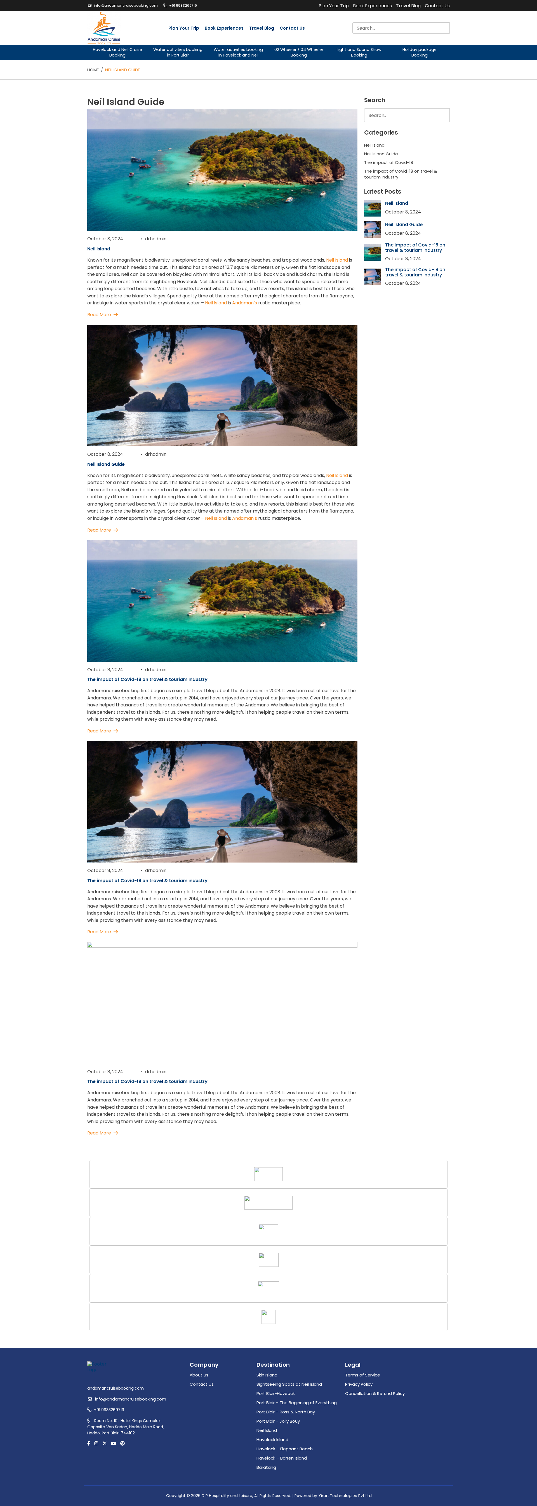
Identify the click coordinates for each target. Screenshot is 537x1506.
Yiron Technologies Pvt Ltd (345, 1495)
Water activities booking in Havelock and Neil (238, 52)
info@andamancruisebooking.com (126, 5)
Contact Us (437, 5)
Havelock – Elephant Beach (284, 1449)
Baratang (266, 1467)
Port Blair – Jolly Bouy (278, 1421)
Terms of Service (362, 1375)
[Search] (443, 28)
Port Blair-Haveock (275, 1393)
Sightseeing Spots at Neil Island (289, 1384)
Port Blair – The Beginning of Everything (296, 1403)
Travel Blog (408, 5)
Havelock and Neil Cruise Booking (117, 52)
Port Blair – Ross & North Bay (285, 1412)
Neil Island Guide (106, 464)
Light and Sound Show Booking (359, 52)
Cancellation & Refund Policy (375, 1393)
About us (199, 1375)
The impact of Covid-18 (388, 162)
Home (93, 70)
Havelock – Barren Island (281, 1458)
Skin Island (266, 1375)
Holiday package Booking (419, 52)
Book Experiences (372, 5)
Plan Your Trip (334, 5)
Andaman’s (245, 303)
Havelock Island (272, 1439)
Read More (99, 314)
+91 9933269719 (183, 5)
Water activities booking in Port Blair (177, 52)
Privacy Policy (359, 1384)
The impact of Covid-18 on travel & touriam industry (147, 679)
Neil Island (98, 249)
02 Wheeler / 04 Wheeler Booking (298, 52)
